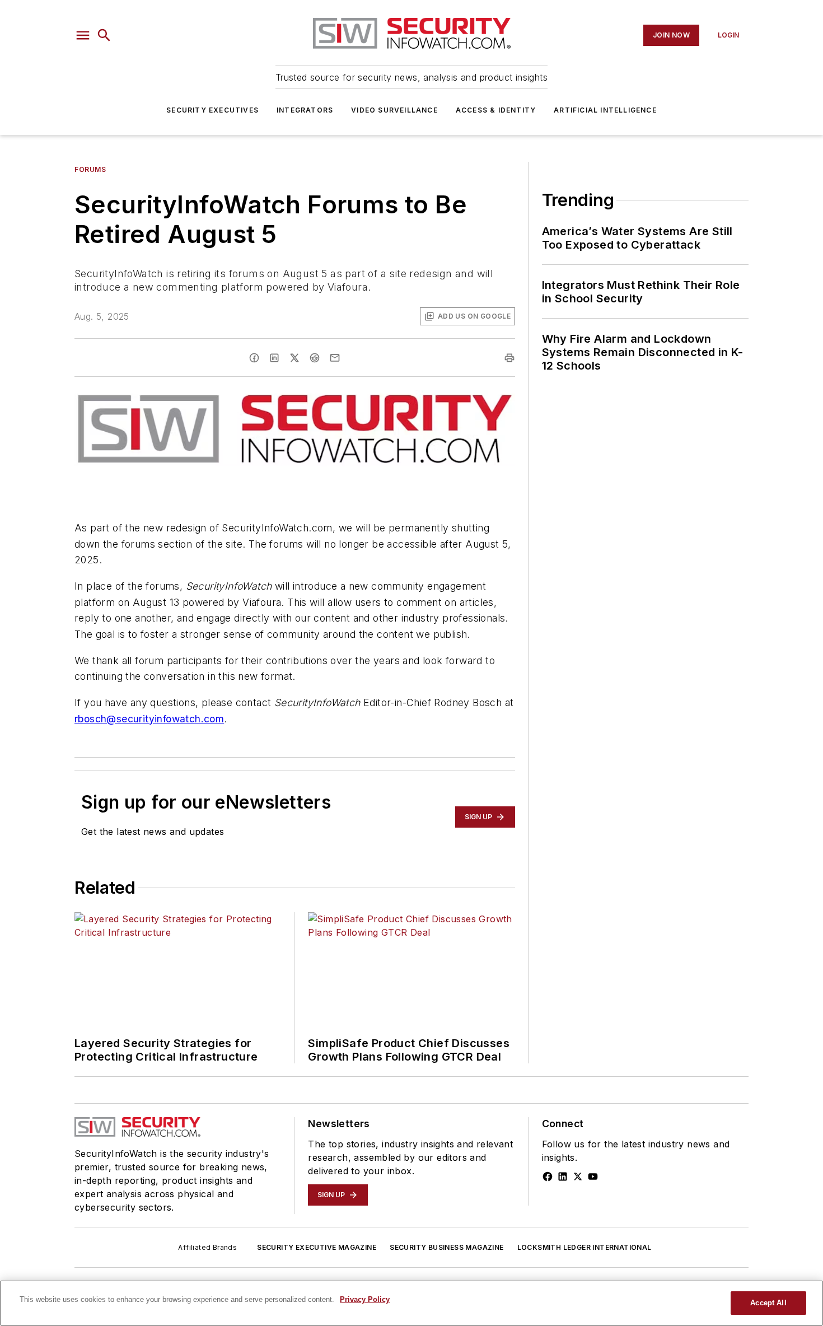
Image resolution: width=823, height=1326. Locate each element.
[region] (411, 1303)
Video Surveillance (394, 110)
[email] (334, 357)
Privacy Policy (365, 1299)
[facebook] (254, 357)
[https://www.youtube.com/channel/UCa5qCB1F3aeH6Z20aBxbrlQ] (592, 1176)
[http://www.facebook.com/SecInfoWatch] (547, 1176)
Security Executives (212, 110)
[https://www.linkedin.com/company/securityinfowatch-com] (562, 1176)
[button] (82, 35)
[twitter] (294, 357)
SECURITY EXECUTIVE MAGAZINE (316, 1247)
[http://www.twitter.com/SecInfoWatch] (577, 1176)
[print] (509, 357)
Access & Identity (496, 110)
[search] (104, 35)
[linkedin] (274, 357)
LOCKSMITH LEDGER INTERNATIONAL (584, 1247)
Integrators (305, 110)
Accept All (768, 1303)
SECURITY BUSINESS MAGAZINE (446, 1247)
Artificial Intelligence (605, 110)
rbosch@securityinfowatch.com (149, 719)
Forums (90, 169)
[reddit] (314, 357)
